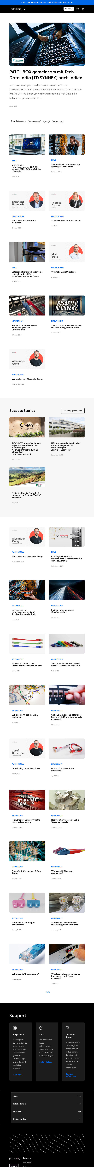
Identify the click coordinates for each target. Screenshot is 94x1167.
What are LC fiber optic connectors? (62, 872)
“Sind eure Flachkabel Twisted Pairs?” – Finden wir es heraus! (65, 664)
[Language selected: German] (47, 1164)
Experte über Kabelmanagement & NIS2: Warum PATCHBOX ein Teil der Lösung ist (26, 168)
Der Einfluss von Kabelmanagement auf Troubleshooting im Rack (24, 612)
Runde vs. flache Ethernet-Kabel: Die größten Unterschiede (24, 327)
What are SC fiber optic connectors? (23, 924)
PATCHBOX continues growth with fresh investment (26, 1028)
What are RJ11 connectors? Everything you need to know (65, 924)
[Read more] (27, 144)
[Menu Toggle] (25, 9)
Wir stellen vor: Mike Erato (63, 272)
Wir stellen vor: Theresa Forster (66, 221)
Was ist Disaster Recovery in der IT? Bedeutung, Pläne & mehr (66, 326)
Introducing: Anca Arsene (24, 1079)
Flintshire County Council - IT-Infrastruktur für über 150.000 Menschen (26, 495)
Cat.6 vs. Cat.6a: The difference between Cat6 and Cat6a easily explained (66, 717)
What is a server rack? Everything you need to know (65, 1131)
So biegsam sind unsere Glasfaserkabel (62, 611)
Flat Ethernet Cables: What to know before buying (26, 821)
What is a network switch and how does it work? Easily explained (65, 976)
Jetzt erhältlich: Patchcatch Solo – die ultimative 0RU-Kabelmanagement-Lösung (27, 274)
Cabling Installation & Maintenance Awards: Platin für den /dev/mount (66, 558)
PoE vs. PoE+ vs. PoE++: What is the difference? (65, 1080)
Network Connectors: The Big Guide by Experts (65, 821)
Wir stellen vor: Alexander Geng (27, 379)
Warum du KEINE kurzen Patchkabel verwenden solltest (27, 664)
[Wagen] (83, 9)
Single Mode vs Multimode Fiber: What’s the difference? (65, 1028)
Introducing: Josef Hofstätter (26, 768)
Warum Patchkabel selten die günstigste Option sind (65, 166)
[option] (6, 1165)
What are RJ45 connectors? (25, 974)
